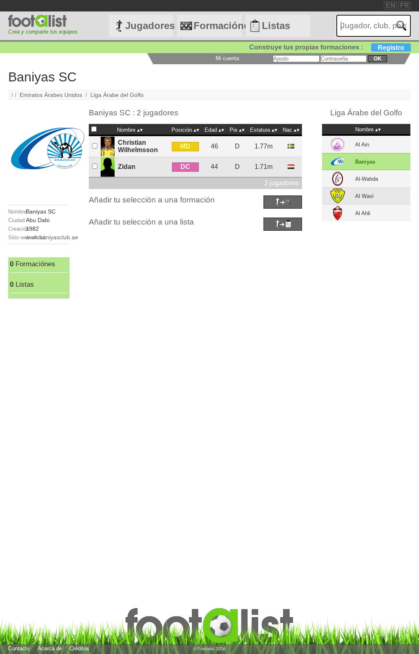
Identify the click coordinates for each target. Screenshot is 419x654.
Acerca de (50, 648)
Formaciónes (217, 25)
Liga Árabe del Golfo (117, 95)
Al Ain (362, 145)
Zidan (126, 166)
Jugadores (149, 25)
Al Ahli (362, 213)
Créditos (79, 648)
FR (404, 5)
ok (377, 59)
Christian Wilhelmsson (138, 146)
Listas (276, 25)
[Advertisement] (38, 421)
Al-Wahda (366, 179)
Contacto (18, 648)
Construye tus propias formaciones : (326, 47)
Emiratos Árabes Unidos (51, 95)
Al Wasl (364, 196)
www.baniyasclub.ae (52, 237)
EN (390, 5)
